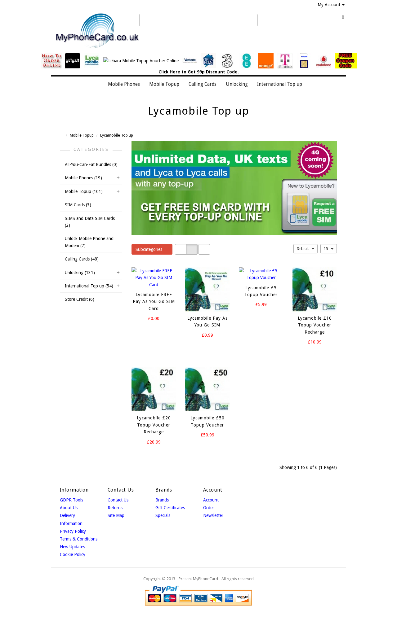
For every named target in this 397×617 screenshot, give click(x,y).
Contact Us (118, 499)
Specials (162, 515)
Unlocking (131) (80, 272)
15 (326, 249)
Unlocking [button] (237, 84)
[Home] (96, 84)
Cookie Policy (72, 554)
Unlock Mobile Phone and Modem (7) (89, 242)
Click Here (169, 71)
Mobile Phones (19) (83, 177)
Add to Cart (148, 330)
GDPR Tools (71, 499)
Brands (162, 499)
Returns (115, 507)
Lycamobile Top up (116, 135)
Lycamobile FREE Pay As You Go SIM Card (154, 301)
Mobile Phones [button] (124, 84)
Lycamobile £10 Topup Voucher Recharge (315, 325)
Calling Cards (202, 84)
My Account (328, 4)
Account (211, 499)
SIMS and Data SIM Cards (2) (90, 222)
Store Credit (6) (79, 299)
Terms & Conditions (78, 538)
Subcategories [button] (149, 249)
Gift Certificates (170, 507)
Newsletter (213, 515)
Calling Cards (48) (82, 258)
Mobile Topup (82, 135)
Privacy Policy (73, 531)
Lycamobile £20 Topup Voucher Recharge (154, 424)
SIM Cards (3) (78, 204)
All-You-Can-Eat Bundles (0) (91, 164)
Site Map (116, 515)
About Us (69, 507)
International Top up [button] (279, 84)
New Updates (72, 546)
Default (303, 249)
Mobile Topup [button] (164, 84)
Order (208, 507)
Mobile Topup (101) (84, 191)
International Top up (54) (89, 285)
